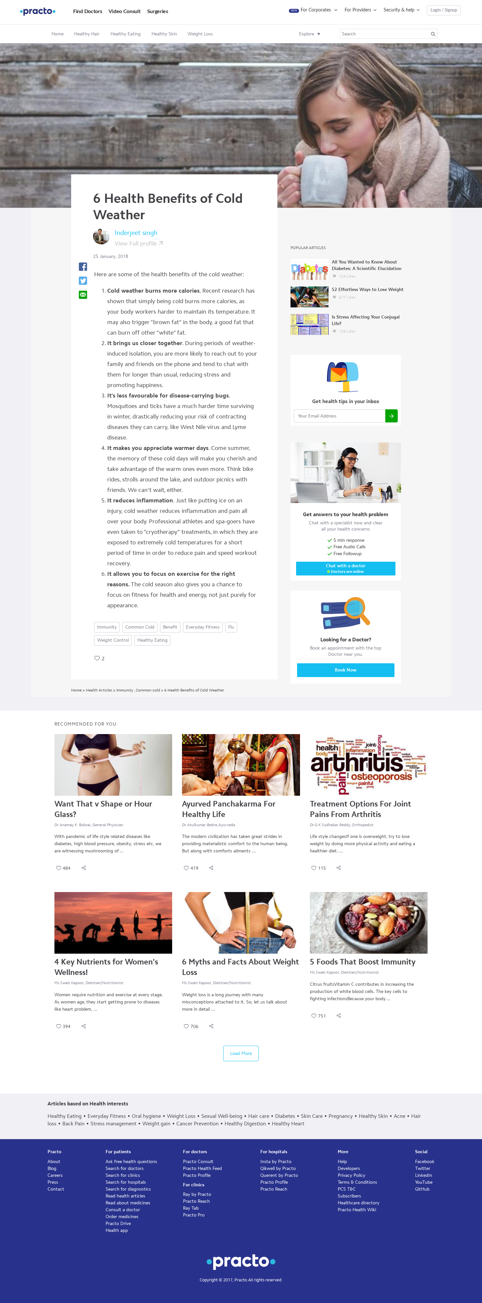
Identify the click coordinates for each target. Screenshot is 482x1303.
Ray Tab (191, 1208)
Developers (349, 1168)
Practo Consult (198, 1161)
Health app (117, 1230)
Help (342, 1161)
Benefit (170, 627)
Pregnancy (341, 1116)
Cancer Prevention (197, 1123)
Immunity (107, 627)
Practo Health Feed (202, 1168)
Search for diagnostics (128, 1189)
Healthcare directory (358, 1203)
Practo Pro (194, 1215)
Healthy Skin (373, 1116)
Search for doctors (125, 1168)
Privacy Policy (351, 1175)
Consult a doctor (123, 1210)
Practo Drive (118, 1223)
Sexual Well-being (221, 1116)
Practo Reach (196, 1201)
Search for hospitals (126, 1182)
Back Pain (73, 1123)
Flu (231, 627)
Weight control (113, 640)
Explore (306, 34)
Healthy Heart (288, 1123)
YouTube (423, 1182)
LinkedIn (423, 1175)
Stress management (113, 1123)
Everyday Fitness (203, 627)
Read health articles (125, 1196)
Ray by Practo (197, 1194)
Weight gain (156, 1123)
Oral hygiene (146, 1116)
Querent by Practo (279, 1175)
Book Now (345, 670)
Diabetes (285, 1116)
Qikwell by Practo (278, 1168)
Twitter (422, 1168)
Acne (399, 1116)
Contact (56, 1189)
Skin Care (312, 1116)
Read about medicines (128, 1203)
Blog (52, 1168)
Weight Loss (181, 1116)
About (54, 1161)
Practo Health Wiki (357, 1210)
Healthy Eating (152, 640)
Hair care (258, 1116)
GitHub (422, 1189)
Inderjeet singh (136, 233)
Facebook (424, 1161)
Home (57, 34)
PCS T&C (347, 1189)
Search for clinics (123, 1175)
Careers (55, 1175)
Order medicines (122, 1216)
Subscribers (349, 1196)
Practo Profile (197, 1175)
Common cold (139, 627)
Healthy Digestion (245, 1123)
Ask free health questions (131, 1161)
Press (53, 1182)
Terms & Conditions (357, 1182)
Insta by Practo (275, 1161)
